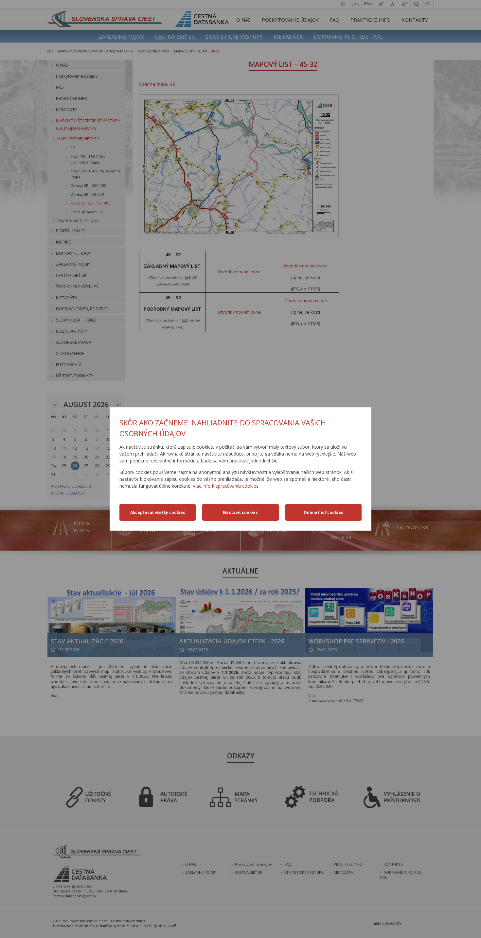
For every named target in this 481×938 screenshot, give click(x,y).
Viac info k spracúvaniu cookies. (226, 486)
